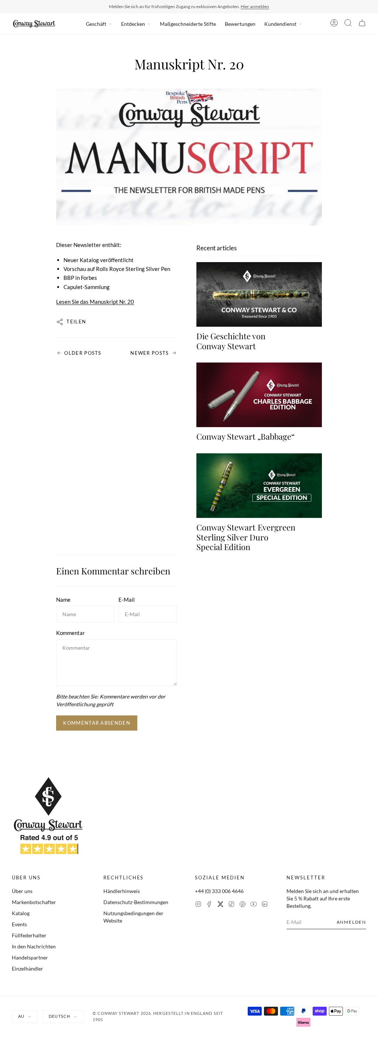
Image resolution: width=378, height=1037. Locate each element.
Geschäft (96, 24)
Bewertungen (240, 24)
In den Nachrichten (34, 946)
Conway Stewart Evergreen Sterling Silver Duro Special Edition (245, 537)
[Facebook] (209, 905)
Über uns (22, 891)
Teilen (76, 322)
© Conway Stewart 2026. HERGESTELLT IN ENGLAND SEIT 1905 (158, 1016)
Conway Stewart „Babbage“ (245, 436)
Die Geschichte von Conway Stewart (230, 340)
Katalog (21, 913)
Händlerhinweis (121, 891)
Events (19, 924)
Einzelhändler (27, 968)
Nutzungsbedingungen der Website (133, 917)
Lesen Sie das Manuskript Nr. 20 (95, 301)
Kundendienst (280, 24)
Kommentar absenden (96, 723)
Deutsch (59, 1016)
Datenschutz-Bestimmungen (135, 902)
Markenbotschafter (34, 902)
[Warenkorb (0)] (362, 24)
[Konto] (334, 24)
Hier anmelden (255, 6)
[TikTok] (231, 905)
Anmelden (351, 922)
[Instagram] (198, 905)
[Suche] (348, 24)
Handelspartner (30, 957)
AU (21, 1016)
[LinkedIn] (264, 905)
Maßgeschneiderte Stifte (188, 24)
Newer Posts (149, 353)
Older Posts (82, 353)
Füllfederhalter (29, 935)
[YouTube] (253, 905)
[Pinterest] (242, 905)
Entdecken (133, 24)
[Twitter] (220, 905)
